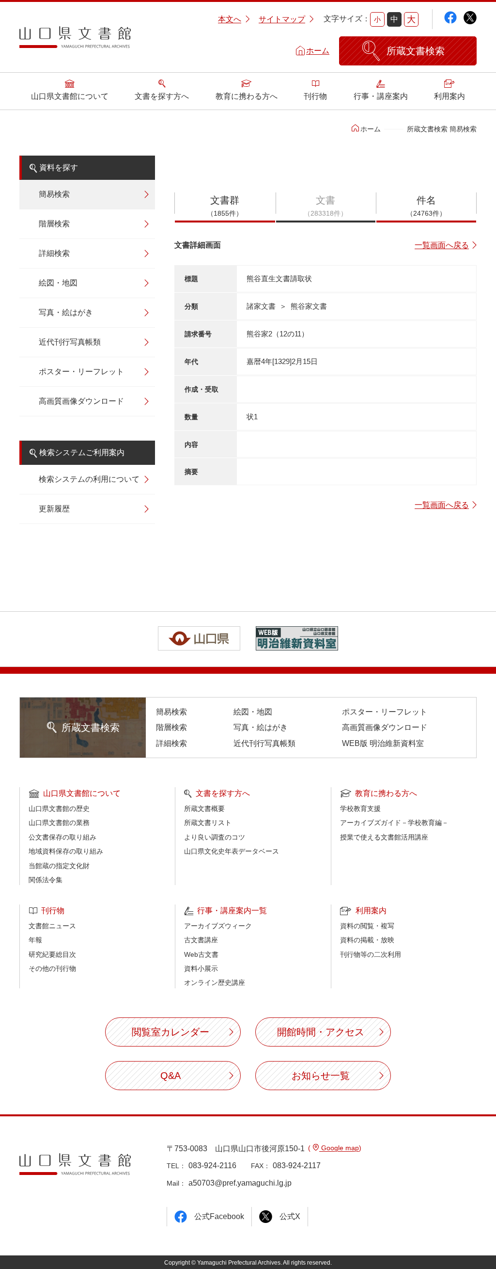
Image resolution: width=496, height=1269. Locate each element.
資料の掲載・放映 (367, 940)
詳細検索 (54, 253)
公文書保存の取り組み (62, 837)
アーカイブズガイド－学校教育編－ (394, 822)
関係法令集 (45, 880)
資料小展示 (201, 968)
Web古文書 (201, 954)
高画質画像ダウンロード (81, 401)
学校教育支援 (360, 808)
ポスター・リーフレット (81, 371)
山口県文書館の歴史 (59, 808)
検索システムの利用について (89, 479)
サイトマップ (282, 19)
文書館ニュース (52, 926)
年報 (35, 940)
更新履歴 (54, 509)
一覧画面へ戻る (442, 245)
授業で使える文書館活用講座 (384, 837)
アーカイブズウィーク (218, 926)
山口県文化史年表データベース (231, 851)
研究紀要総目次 (52, 954)
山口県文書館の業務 (59, 822)
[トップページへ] (75, 40)
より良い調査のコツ (214, 837)
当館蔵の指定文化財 (59, 866)
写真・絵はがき (66, 312)
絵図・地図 (58, 283)
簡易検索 (54, 194)
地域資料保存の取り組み (66, 851)
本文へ (229, 19)
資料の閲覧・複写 (367, 926)
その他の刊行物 (52, 968)
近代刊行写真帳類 (70, 342)
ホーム (317, 51)
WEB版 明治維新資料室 (383, 743)
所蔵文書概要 (204, 808)
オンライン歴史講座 (214, 982)
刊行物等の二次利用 (370, 954)
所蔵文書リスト (208, 822)
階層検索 (54, 224)
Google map (339, 1148)
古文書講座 (201, 940)
